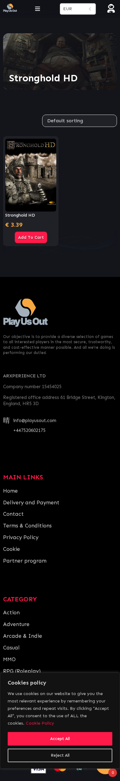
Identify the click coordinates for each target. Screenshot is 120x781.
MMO (9, 659)
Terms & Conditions (27, 526)
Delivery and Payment (31, 502)
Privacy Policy (20, 537)
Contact (13, 514)
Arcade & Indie (22, 636)
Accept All (60, 738)
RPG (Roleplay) (22, 671)
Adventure (16, 624)
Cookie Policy (40, 723)
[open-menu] (37, 8)
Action (11, 612)
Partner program (24, 561)
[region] (60, 721)
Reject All (60, 755)
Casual (11, 648)
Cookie (11, 549)
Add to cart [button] (31, 237)
